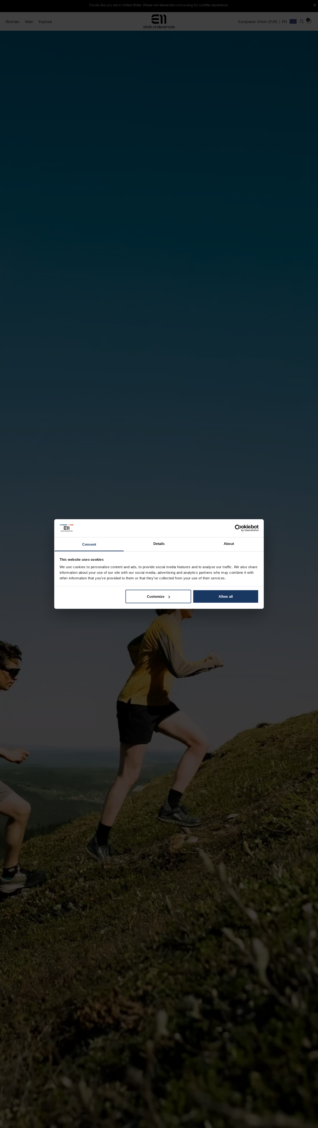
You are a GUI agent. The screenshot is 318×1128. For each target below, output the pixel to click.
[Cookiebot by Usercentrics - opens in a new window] (238, 528)
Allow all (226, 596)
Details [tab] (159, 543)
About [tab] (229, 543)
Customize (156, 596)
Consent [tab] (89, 544)
